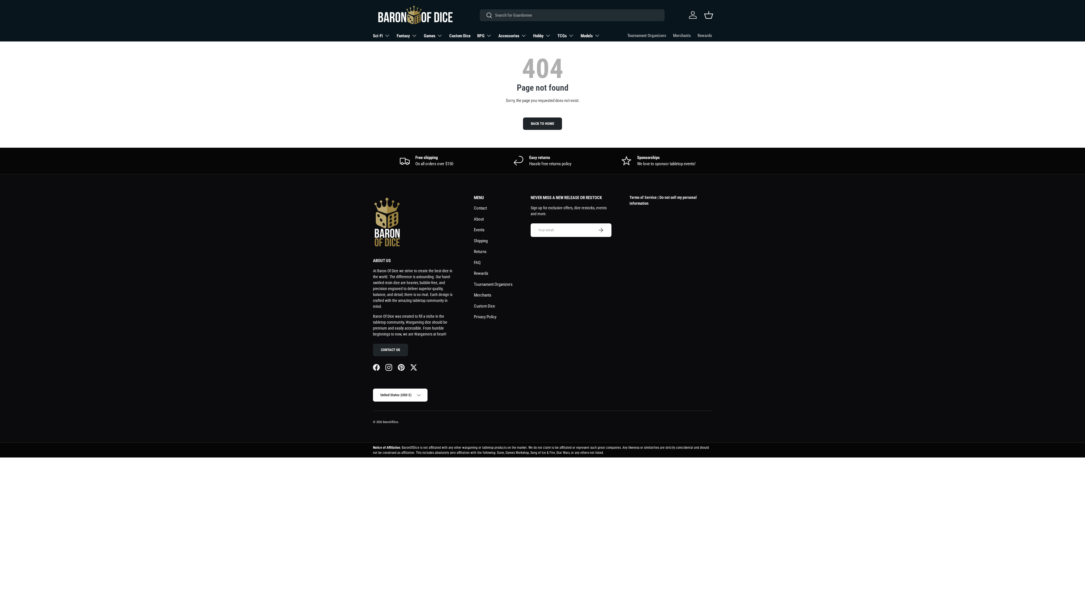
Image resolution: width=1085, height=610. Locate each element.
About (479, 219)
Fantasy (403, 35)
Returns (480, 251)
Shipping (481, 240)
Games (429, 35)
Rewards (705, 35)
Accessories (508, 35)
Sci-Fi (378, 35)
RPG (481, 35)
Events (479, 229)
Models (587, 35)
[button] (708, 15)
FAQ (477, 262)
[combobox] (572, 15)
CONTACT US (390, 350)
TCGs (562, 35)
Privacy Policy (485, 316)
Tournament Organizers (646, 35)
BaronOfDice (390, 422)
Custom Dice (459, 35)
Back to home (542, 123)
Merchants (682, 35)
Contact (480, 208)
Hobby (538, 35)
